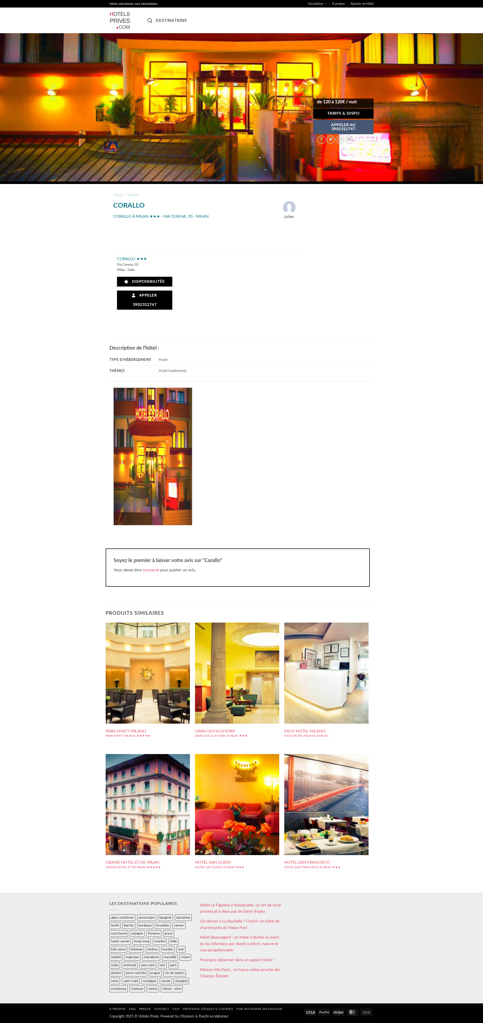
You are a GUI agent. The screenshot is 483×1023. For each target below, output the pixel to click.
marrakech (151, 957)
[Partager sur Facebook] (321, 139)
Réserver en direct (148, 652)
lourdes (168, 949)
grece (169, 933)
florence (154, 933)
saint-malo (130, 981)
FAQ (132, 1008)
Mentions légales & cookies (208, 1008)
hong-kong (141, 941)
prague (155, 972)
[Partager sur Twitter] (331, 139)
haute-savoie (120, 941)
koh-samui (118, 949)
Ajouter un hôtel (362, 3)
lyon (181, 949)
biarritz (129, 925)
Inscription (315, 3)
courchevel (119, 933)
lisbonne (136, 949)
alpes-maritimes (122, 917)
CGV (176, 1008)
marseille (170, 957)
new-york (148, 965)
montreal (129, 965)
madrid (116, 957)
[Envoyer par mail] (340, 139)
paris (173, 965)
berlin (115, 925)
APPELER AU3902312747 (343, 127)
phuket (116, 972)
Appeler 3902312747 (145, 300)
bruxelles (162, 925)
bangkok (165, 917)
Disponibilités (147, 282)
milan (133, 195)
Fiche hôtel (148, 663)
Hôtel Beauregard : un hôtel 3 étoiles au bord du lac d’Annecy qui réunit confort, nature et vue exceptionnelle (239, 943)
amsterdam (147, 917)
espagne (137, 933)
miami (185, 957)
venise (152, 988)
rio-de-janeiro (174, 972)
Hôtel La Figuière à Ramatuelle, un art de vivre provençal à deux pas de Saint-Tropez (240, 908)
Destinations (171, 20)
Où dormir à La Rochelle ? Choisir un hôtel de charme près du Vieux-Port (239, 924)
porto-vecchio (136, 972)
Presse (145, 1008)
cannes (179, 925)
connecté (151, 570)
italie (118, 195)
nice (162, 965)
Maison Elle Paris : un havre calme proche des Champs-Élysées (240, 973)
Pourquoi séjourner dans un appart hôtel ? (237, 960)
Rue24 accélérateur (214, 1016)
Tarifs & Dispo (343, 113)
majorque (132, 957)
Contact (161, 1008)
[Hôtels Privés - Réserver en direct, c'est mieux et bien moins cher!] (124, 20)
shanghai (181, 981)
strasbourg (118, 988)
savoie (165, 981)
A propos (338, 3)
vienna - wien (171, 988)
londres (152, 949)
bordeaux (145, 925)
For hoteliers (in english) (259, 1008)
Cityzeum (187, 1016)
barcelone (183, 917)
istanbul (159, 941)
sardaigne (149, 981)
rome (114, 981)
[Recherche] (149, 20)
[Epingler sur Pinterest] (349, 139)
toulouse (137, 988)
